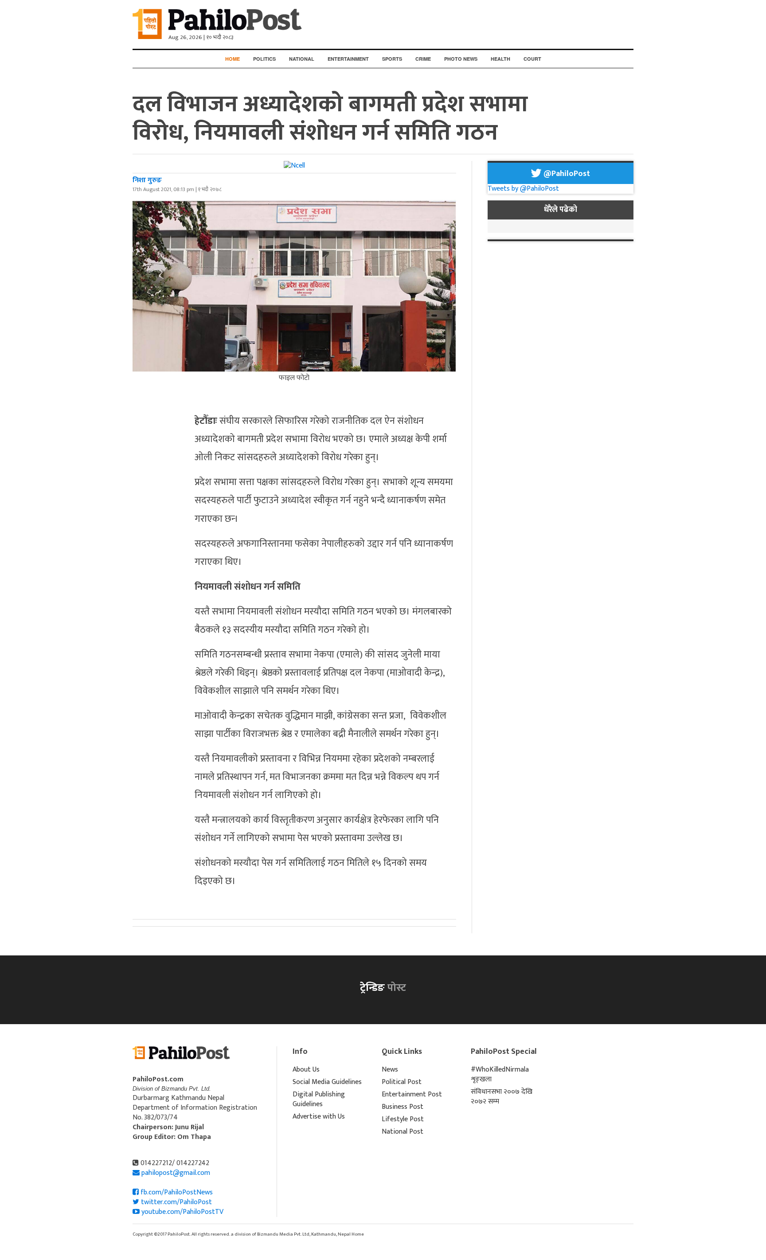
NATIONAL (301, 58)
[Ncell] (294, 166)
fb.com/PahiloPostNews (176, 1192)
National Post (402, 1132)
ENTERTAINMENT (348, 58)
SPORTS (392, 58)
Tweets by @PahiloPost (523, 189)
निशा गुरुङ (147, 180)
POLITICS (264, 58)
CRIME (423, 58)
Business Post (402, 1107)
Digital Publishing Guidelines (319, 1099)
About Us (306, 1070)
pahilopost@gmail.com (175, 1173)
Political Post (402, 1082)
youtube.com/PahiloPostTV (181, 1212)
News (390, 1070)
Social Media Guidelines (327, 1082)
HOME (232, 58)
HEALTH (500, 58)
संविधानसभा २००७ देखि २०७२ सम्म (501, 1096)
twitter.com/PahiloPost (175, 1202)
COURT (532, 58)
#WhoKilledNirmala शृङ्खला (500, 1074)
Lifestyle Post (403, 1119)
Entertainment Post (412, 1094)
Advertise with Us (319, 1117)
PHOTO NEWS (460, 58)
